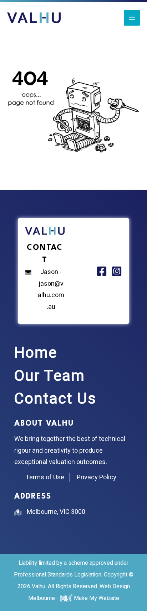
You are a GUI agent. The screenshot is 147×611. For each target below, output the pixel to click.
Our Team (49, 376)
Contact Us (55, 399)
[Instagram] (116, 271)
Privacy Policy (96, 477)
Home (35, 353)
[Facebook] (101, 271)
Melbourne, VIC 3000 (56, 512)
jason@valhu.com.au (51, 295)
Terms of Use (44, 477)
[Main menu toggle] (132, 18)
